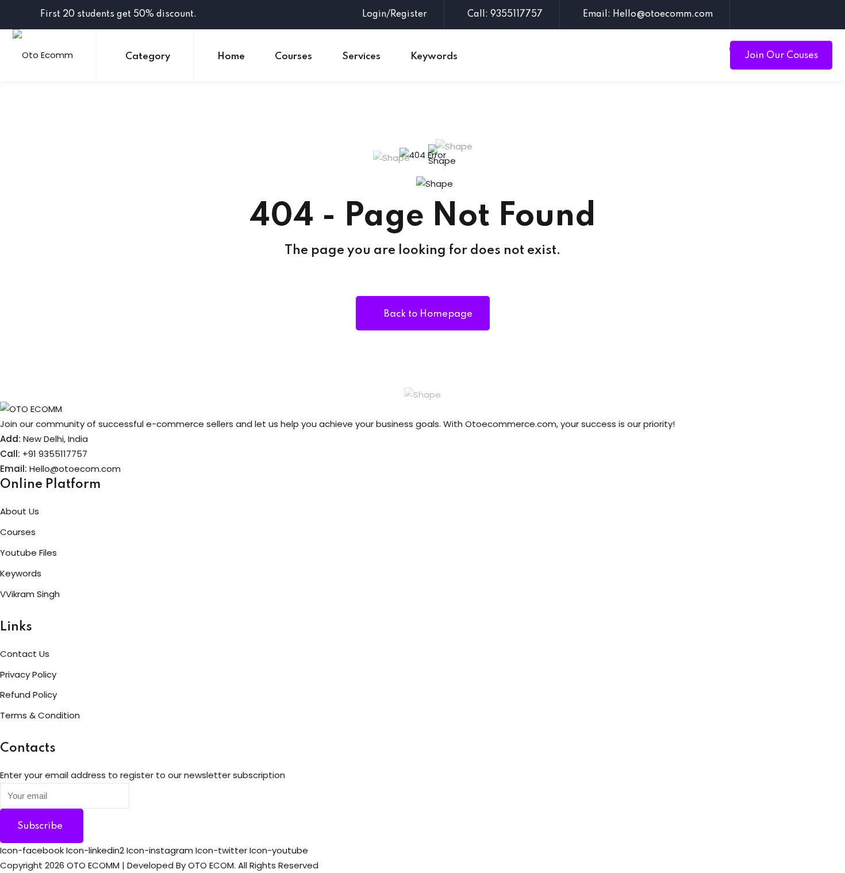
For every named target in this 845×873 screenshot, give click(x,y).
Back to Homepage (428, 314)
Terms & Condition (40, 715)
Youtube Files (28, 553)
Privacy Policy (28, 674)
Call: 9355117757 (505, 14)
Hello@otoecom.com (75, 469)
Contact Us (24, 654)
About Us (19, 511)
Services (361, 56)
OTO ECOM (211, 865)
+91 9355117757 (54, 454)
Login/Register (394, 14)
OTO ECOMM (93, 865)
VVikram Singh (30, 594)
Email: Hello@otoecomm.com (648, 14)
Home (231, 56)
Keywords (434, 56)
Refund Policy (28, 695)
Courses (293, 56)
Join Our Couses (781, 55)
